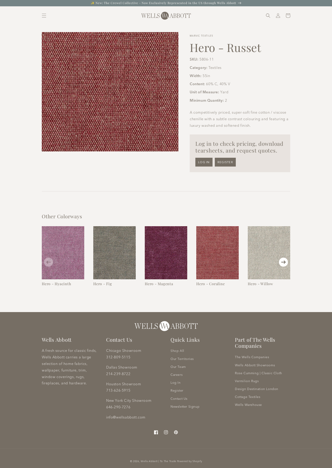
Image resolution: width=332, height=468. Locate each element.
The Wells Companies (252, 357)
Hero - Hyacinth (56, 283)
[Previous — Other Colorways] (48, 262)
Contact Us (179, 399)
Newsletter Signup (185, 407)
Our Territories (182, 359)
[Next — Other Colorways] (283, 262)
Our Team (178, 367)
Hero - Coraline (210, 283)
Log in (204, 162)
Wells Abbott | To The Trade (158, 461)
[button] (44, 16)
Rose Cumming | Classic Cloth (258, 373)
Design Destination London (256, 389)
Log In (176, 383)
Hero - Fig (102, 283)
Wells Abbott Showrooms (255, 365)
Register (225, 162)
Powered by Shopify (189, 461)
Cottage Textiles (247, 397)
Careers (176, 375)
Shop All (177, 351)
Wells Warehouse (248, 405)
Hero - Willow (260, 283)
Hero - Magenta (159, 283)
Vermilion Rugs (247, 381)
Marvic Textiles (201, 35)
